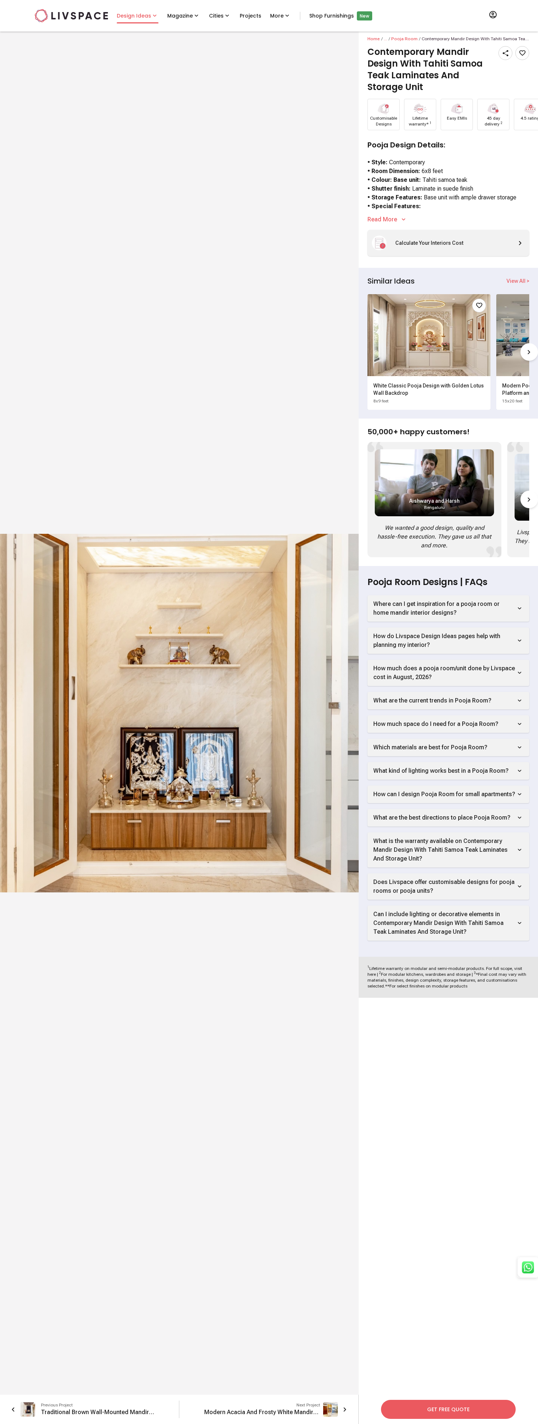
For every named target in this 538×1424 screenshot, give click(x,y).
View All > (518, 281)
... (385, 38)
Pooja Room (404, 38)
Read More (382, 219)
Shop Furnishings (331, 15)
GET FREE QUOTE (448, 1409)
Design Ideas (134, 15)
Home (373, 38)
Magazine (180, 15)
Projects (250, 15)
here (371, 974)
